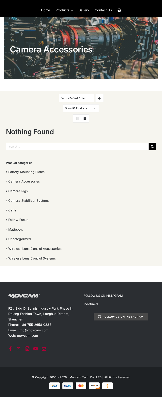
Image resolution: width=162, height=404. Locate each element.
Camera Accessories (24, 181)
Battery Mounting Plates (26, 172)
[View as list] (85, 118)
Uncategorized (19, 239)
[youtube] (35, 348)
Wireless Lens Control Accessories (34, 249)
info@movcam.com (34, 330)
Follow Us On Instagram (123, 316)
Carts (12, 210)
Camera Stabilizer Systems (28, 200)
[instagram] (27, 348)
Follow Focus (18, 220)
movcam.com (27, 335)
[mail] (44, 349)
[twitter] (19, 348)
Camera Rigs (18, 191)
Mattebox (15, 229)
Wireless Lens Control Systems (32, 258)
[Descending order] (99, 98)
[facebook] (10, 348)
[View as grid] (77, 118)
